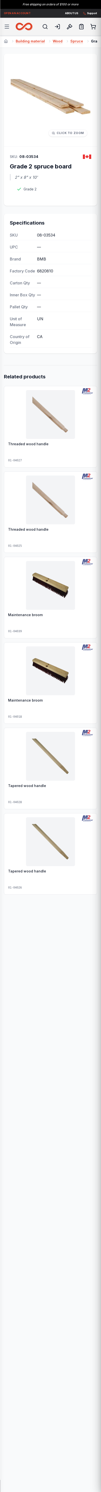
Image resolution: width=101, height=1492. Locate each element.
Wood (58, 41)
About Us (71, 13)
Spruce (76, 41)
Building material (30, 41)
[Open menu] (7, 26)
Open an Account (17, 13)
